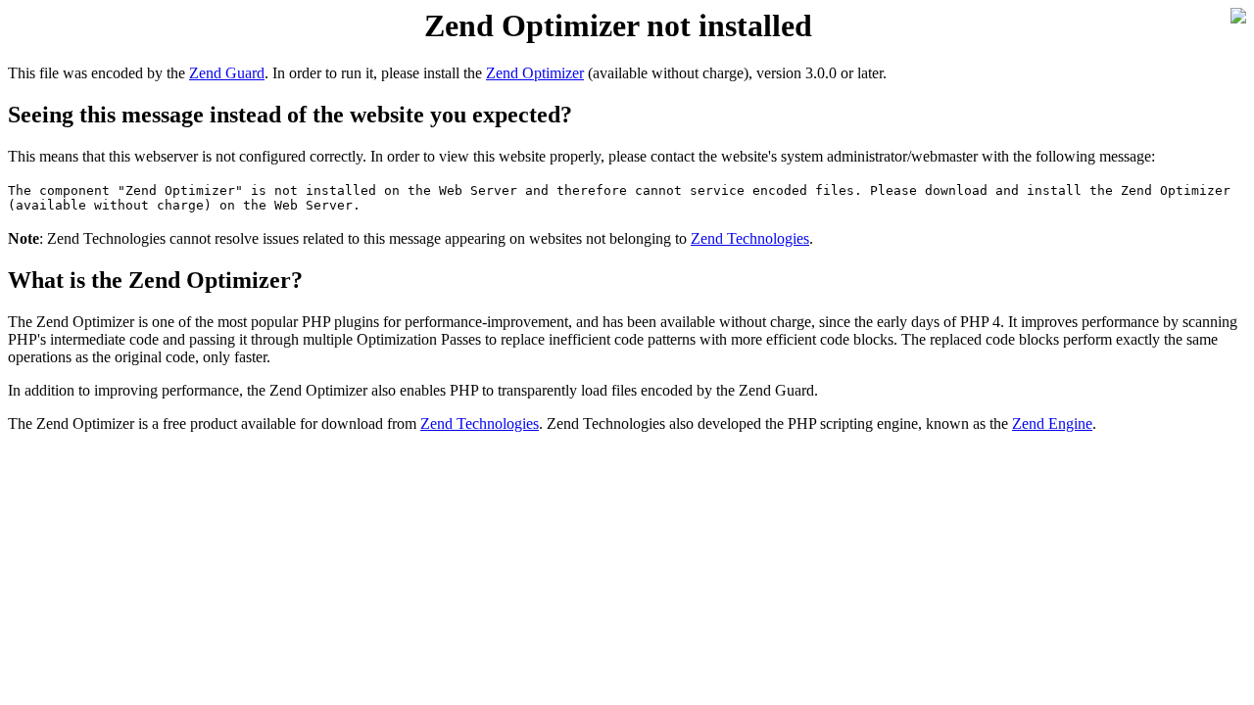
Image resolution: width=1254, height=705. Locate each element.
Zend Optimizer (535, 73)
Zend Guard (227, 73)
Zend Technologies (750, 238)
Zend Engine (1052, 423)
